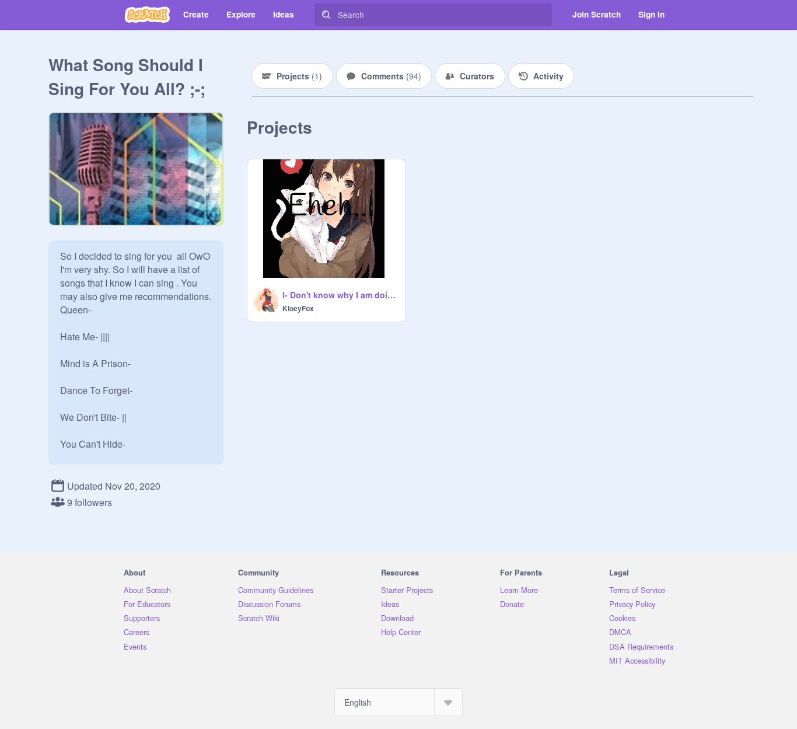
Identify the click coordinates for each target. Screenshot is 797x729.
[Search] (326, 14)
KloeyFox (298, 308)
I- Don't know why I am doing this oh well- (340, 295)
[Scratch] (147, 14)
